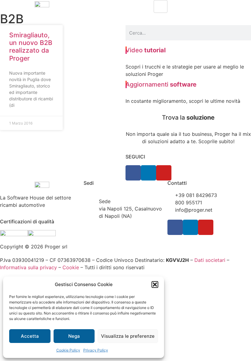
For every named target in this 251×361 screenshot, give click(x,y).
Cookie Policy (68, 350)
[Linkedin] (148, 172)
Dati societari (209, 260)
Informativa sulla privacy (28, 267)
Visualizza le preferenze (128, 336)
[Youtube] (163, 172)
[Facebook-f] (133, 172)
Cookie (70, 267)
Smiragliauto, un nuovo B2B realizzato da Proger (30, 46)
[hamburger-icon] (160, 6)
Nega (74, 336)
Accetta (30, 336)
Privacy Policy (95, 350)
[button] (155, 284)
